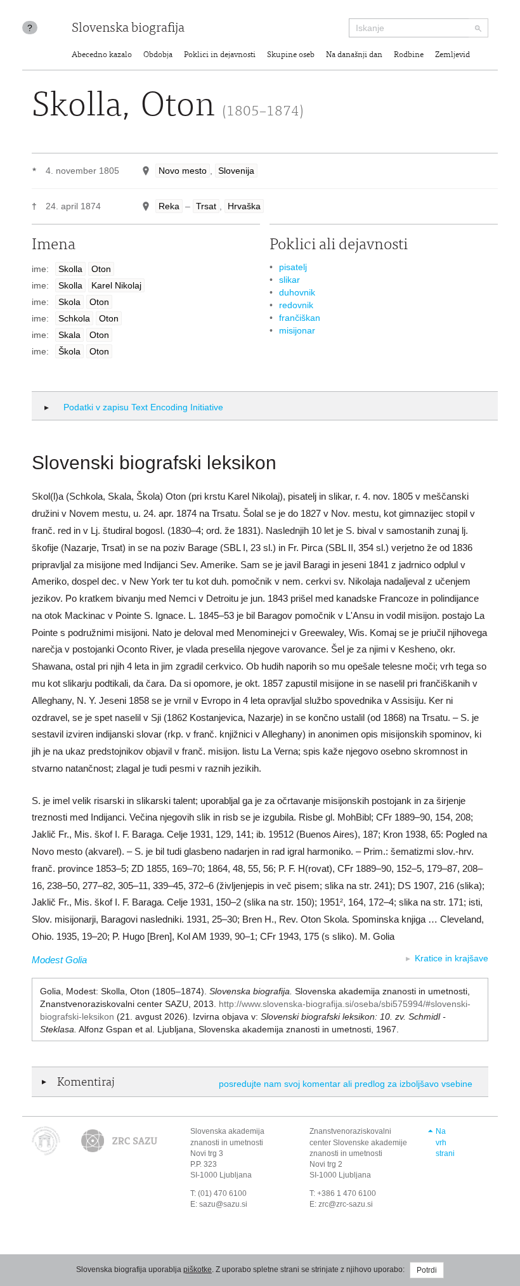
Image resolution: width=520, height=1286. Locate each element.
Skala (69, 335)
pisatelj (293, 267)
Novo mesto (183, 171)
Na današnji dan (354, 55)
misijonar (297, 330)
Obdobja (157, 55)
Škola (69, 351)
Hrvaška (244, 206)
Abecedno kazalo (102, 55)
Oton (101, 269)
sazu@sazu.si (223, 1204)
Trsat (206, 206)
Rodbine (409, 55)
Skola (69, 302)
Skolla (70, 269)
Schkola (74, 318)
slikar (289, 280)
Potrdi (427, 1270)
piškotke (197, 1269)
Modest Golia (59, 959)
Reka (169, 206)
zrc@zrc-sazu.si (345, 1204)
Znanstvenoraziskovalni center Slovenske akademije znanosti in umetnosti (358, 1142)
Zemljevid (452, 55)
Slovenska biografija (128, 29)
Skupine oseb (291, 55)
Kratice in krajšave (451, 958)
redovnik (296, 305)
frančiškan (299, 318)
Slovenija (236, 171)
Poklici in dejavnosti (220, 55)
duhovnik (297, 292)
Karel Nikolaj (116, 285)
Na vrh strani (445, 1142)
